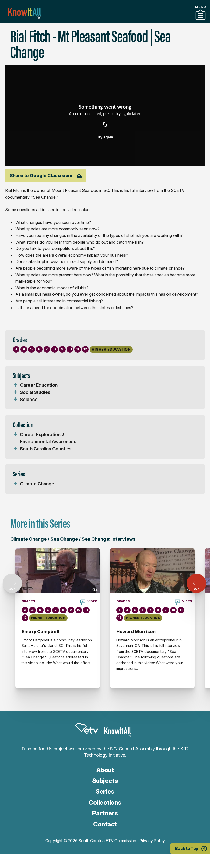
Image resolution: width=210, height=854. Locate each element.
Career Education (39, 385)
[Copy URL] (105, 125)
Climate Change (37, 483)
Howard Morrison (136, 631)
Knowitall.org (24, 13)
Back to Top (186, 848)
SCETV (86, 728)
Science (29, 399)
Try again (105, 137)
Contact (105, 824)
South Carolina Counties (46, 448)
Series (105, 791)
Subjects (105, 780)
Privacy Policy (152, 840)
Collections (105, 802)
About (105, 770)
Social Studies (35, 392)
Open (15, 385)
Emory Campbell (40, 631)
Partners (105, 21)
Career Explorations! (42, 434)
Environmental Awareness (48, 441)
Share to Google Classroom (41, 175)
